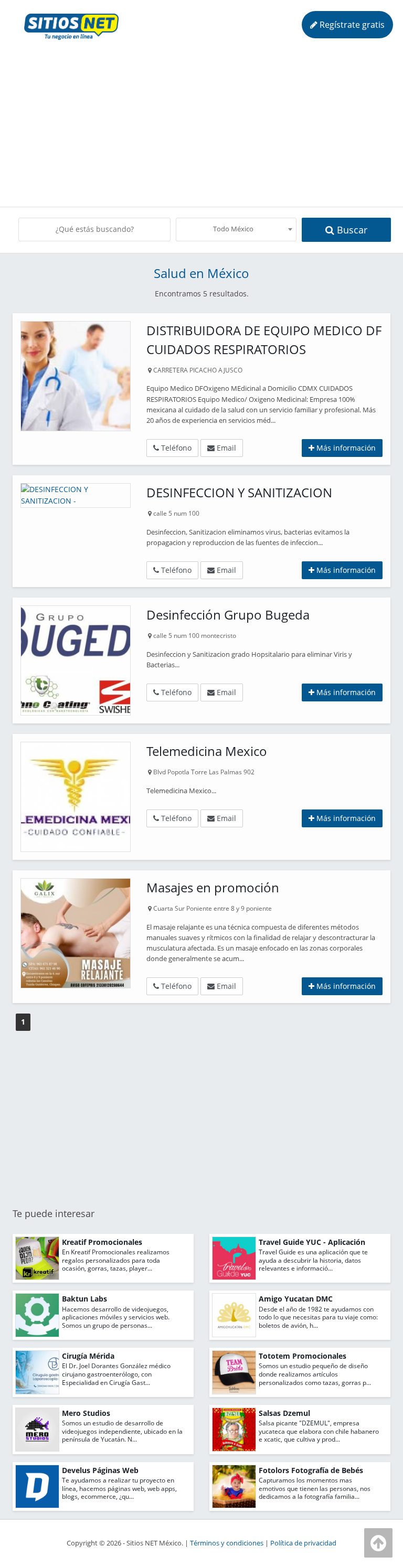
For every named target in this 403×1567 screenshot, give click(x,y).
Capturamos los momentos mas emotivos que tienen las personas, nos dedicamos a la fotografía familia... (314, 1488)
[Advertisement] (204, 122)
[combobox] (236, 229)
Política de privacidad (303, 1543)
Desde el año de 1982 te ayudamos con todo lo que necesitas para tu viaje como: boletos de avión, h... (318, 1317)
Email (225, 448)
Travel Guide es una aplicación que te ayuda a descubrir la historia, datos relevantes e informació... (313, 1260)
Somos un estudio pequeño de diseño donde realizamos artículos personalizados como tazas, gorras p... (315, 1374)
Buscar (350, 229)
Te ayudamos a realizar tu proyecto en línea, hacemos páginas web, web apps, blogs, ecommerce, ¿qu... (119, 1488)
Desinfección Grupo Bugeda (228, 614)
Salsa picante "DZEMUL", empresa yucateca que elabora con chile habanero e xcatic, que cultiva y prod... (319, 1431)
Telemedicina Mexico (206, 751)
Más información (345, 448)
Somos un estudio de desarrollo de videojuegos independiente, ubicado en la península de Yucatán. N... (122, 1431)
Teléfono (175, 448)
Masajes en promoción (212, 887)
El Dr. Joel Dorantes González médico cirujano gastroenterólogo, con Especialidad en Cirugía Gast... (116, 1374)
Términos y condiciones (226, 1543)
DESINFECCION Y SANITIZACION (239, 492)
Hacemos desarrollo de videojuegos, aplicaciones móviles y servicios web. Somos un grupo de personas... (115, 1317)
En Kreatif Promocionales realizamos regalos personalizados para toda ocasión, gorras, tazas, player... (115, 1260)
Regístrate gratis (351, 24)
